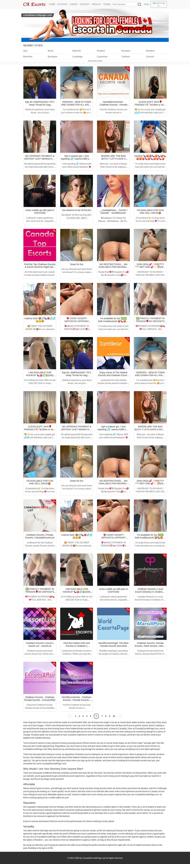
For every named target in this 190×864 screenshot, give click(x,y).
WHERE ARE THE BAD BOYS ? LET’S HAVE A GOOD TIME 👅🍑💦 (113, 159)
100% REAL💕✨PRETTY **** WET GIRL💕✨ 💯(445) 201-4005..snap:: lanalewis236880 (150, 268)
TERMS (107, 4)
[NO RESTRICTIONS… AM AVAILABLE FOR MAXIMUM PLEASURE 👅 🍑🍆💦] (113, 245)
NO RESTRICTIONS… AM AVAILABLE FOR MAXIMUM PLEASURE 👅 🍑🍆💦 (113, 267)
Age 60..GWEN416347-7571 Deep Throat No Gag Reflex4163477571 (40, 105)
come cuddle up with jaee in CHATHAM (39, 211)
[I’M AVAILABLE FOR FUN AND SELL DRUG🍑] (150, 191)
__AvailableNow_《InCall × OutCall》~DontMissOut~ (113, 211)
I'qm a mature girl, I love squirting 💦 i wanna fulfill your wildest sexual (76, 159)
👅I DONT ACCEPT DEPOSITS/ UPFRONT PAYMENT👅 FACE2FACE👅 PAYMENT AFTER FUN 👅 (76, 322)
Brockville (27, 57)
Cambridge (77, 57)
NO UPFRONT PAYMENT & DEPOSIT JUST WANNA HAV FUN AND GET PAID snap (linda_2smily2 (39, 160)
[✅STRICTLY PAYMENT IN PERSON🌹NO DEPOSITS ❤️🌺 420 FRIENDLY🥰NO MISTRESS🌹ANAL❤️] (150, 299)
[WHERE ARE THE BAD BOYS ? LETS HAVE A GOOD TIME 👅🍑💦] (150, 407)
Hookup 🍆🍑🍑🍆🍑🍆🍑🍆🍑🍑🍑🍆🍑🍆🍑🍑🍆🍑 (150, 157)
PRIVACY (96, 4)
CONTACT (85, 4)
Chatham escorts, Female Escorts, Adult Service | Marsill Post (150, 646)
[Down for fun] (76, 245)
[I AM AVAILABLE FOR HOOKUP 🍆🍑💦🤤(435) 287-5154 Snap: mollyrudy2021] (39, 353)
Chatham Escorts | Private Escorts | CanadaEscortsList (39, 536)
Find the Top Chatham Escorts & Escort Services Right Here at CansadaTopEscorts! (39, 267)
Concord (150, 57)
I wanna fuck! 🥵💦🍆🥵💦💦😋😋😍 (39, 320)
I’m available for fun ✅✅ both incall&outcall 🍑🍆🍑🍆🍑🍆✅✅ (113, 321)
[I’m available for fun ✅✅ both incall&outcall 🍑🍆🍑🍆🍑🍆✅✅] (113, 299)
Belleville (76, 51)
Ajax (25, 51)
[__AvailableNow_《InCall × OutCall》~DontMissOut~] (113, 191)
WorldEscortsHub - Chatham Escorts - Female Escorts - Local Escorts (76, 700)
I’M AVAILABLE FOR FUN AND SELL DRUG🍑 (150, 211)
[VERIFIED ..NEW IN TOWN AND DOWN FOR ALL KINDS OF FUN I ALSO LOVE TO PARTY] (76, 82)
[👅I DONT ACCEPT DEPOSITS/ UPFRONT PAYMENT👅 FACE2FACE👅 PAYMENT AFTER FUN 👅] (76, 299)
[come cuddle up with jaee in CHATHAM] (39, 191)
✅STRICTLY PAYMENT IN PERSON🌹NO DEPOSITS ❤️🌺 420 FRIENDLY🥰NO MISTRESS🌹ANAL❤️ (150, 322)
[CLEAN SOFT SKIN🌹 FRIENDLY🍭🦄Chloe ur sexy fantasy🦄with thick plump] (150, 82)
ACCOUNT (62, 4)
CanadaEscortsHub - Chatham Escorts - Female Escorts (113, 105)
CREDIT (74, 4)
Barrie (50, 51)
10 (114, 716)
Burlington (52, 57)
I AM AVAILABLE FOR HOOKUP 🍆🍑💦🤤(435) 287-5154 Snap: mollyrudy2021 (40, 376)
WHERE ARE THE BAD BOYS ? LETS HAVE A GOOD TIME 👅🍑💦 (150, 429)
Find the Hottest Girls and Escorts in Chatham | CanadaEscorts (76, 646)
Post (146, 4)
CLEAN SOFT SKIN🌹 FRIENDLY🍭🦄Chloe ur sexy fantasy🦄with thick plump (150, 105)
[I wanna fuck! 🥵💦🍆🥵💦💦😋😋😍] (39, 299)
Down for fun (76, 264)
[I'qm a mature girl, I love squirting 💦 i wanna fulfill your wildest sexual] (76, 137)
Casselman (102, 57)
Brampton (125, 51)
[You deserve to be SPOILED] (76, 191)
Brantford (150, 51)
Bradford (101, 51)
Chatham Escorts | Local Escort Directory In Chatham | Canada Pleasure (150, 592)
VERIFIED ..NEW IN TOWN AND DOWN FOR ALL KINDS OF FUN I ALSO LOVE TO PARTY (76, 106)
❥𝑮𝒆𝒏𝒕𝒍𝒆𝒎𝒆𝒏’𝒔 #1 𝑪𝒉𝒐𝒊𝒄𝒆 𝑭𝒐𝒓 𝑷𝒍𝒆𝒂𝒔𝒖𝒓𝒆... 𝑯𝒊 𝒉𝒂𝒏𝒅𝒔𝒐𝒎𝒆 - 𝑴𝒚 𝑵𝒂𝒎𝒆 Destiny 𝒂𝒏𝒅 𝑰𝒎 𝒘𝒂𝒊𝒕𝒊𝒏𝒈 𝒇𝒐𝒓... (113, 221)
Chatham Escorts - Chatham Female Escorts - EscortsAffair (39, 698)
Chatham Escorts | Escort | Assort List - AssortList (40, 644)
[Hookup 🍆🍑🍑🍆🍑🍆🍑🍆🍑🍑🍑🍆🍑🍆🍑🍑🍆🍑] (150, 137)
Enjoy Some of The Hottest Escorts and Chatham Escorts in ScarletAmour (113, 375)
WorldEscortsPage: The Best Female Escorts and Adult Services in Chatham (113, 646)
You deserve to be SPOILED (76, 210)
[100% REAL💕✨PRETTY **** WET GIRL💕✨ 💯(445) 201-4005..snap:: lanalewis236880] (150, 245)
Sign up (156, 3)
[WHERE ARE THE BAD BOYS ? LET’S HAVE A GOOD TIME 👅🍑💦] (113, 137)
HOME (52, 4)
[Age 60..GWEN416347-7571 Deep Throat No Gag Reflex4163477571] (39, 82)
